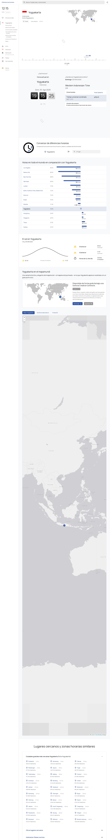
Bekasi (53, 800)
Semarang (54, 761)
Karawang (30, 793)
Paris (34, 190)
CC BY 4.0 (76, 289)
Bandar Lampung (80, 819)
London (25, 186)
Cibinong (29, 800)
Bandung (54, 780)
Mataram (54, 819)
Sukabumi (54, 787)
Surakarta (30, 761)
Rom (41, 190)
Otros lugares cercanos (34, 830)
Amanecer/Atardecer (11, 39)
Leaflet (92, 734)
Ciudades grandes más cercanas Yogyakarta (48, 756)
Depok (78, 800)
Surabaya (30, 780)
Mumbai (25, 204)
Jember (29, 787)
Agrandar (88, 304)
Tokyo (25, 222)
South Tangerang (56, 806)
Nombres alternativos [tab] (43, 313)
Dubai (25, 200)
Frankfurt (29, 190)
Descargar (78, 304)
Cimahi (78, 780)
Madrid (38, 190)
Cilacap (78, 761)
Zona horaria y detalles (11, 29)
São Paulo (26, 181)
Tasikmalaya (30, 774)
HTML (43, 104)
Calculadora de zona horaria (10, 32)
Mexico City (26, 172)
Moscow (25, 195)
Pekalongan (30, 768)
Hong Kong (26, 213)
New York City (27, 177)
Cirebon (78, 774)
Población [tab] (55, 313)
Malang (53, 774)
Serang (53, 813)
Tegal (77, 768)
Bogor (77, 793)
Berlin (25, 190)
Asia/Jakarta (98, 92)
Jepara (53, 768)
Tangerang (79, 806)
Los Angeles (26, 168)
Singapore (26, 218)
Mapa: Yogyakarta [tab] (28, 313)
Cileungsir (54, 793)
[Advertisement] (64, 40)
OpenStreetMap (98, 734)
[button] (10, 49)
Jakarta (29, 806)
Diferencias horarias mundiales (10, 36)
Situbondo (79, 787)
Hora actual (8, 25)
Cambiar (8, 12)
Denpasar (30, 819)
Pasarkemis (30, 813)
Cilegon (78, 813)
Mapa (6, 41)
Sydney (25, 227)
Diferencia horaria (10, 27)
